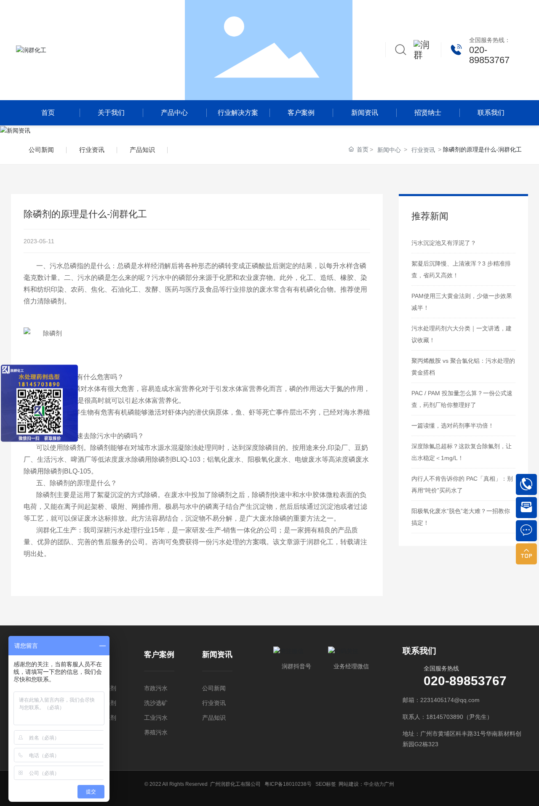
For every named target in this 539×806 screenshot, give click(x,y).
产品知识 (142, 149)
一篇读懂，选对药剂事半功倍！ (452, 425)
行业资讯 (91, 149)
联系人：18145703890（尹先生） (448, 716)
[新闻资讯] (217, 669)
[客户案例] (159, 669)
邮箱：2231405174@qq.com (441, 700)
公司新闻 (41, 149)
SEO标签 (325, 784)
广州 (389, 784)
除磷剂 (73, 447)
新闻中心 (389, 149)
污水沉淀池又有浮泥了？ (443, 242)
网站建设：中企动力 (361, 784)
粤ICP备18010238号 (288, 784)
